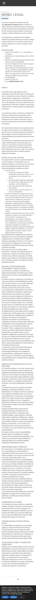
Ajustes (22, 597)
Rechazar (13, 597)
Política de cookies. (16, 594)
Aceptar (5, 597)
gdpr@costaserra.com (16, 81)
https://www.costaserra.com (13, 24)
